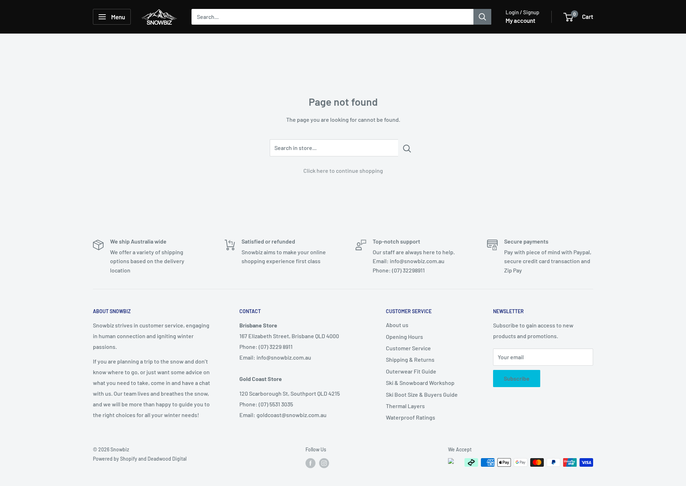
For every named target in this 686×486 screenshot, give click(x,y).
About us (397, 324)
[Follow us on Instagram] (324, 463)
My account (520, 20)
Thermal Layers (405, 405)
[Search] (482, 17)
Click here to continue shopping (343, 170)
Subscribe (517, 378)
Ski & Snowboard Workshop (420, 382)
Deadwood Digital (167, 459)
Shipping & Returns (410, 359)
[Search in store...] (407, 147)
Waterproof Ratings (410, 417)
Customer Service (408, 348)
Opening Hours (404, 336)
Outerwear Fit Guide (411, 371)
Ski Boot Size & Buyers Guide (422, 394)
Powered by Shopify (115, 459)
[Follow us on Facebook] (310, 463)
